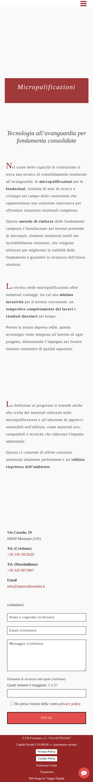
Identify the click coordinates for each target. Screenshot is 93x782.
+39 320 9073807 (20, 570)
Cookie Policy (46, 758)
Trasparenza (46, 772)
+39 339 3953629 (20, 554)
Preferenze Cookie (46, 765)
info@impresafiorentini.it (26, 586)
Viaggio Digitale (55, 778)
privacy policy (70, 704)
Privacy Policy (46, 751)
